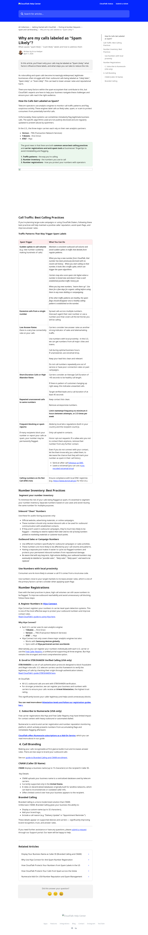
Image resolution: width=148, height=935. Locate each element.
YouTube (101, 923)
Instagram (91, 923)
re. (22, 705)
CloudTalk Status (106, 4)
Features (53, 923)
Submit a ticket (122, 4)
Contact (81, 923)
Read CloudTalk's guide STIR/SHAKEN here (36, 673)
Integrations (64, 923)
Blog (74, 923)
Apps (46, 923)
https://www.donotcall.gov (64, 481)
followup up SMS (76, 463)
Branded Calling (111, 81)
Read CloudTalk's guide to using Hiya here (36, 616)
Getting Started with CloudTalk (44, 27)
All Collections (23, 27)
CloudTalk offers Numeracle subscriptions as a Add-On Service (47, 735)
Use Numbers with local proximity (114, 57)
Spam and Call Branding (27, 30)
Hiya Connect (50, 603)
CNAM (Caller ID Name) (114, 77)
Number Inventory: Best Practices (112, 50)
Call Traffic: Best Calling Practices (112, 44)
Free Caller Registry (33, 651)
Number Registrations (112, 62)
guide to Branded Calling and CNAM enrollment (47, 757)
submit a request (79, 829)
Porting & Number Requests (69, 27)
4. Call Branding (109, 73)
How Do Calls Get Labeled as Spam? (115, 37)
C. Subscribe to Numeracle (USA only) (115, 67)
